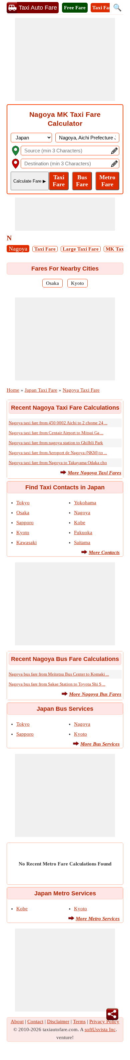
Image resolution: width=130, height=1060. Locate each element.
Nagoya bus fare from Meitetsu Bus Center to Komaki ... (59, 674)
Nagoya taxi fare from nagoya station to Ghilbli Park (56, 442)
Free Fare (75, 7)
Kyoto (77, 283)
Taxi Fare (103, 7)
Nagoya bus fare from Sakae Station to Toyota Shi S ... (57, 684)
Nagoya (18, 248)
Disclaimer (58, 1021)
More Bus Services (100, 744)
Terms (79, 1021)
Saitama (82, 542)
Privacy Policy (104, 1021)
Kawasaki (26, 542)
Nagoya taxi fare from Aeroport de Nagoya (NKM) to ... (58, 452)
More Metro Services (98, 918)
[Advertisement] (65, 59)
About (17, 1021)
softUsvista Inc (100, 1029)
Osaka (52, 283)
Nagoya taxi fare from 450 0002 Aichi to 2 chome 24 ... (58, 422)
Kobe (79, 522)
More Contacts (104, 552)
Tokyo (23, 502)
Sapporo (25, 522)
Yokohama (85, 502)
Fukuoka (83, 532)
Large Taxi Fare (81, 249)
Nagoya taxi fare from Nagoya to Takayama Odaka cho (58, 462)
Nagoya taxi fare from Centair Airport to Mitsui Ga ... (56, 432)
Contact (35, 1021)
